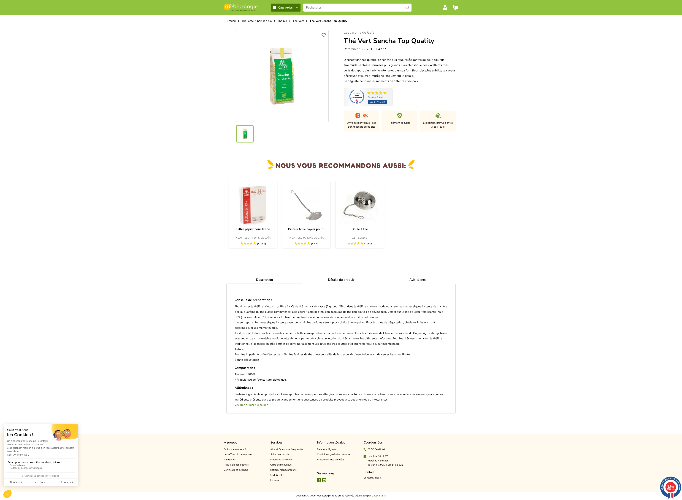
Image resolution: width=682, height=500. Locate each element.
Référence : (352, 49)
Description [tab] (264, 280)
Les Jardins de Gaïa (359, 32)
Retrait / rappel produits (283, 470)
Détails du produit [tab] (341, 280)
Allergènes (230, 459)
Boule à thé (360, 229)
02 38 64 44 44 (376, 449)
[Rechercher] (408, 8)
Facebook (319, 480)
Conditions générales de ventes (334, 454)
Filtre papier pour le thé (253, 229)
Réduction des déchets (236, 464)
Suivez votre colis (279, 454)
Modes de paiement (281, 459)
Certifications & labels (236, 470)
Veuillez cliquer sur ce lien (251, 405)
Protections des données (330, 459)
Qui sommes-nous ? (235, 449)
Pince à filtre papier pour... (306, 229)
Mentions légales (326, 449)
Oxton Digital (379, 495)
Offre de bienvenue (280, 464)
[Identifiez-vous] (445, 7)
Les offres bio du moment (238, 454)
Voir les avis (377, 102)
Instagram (324, 480)
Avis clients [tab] (417, 280)
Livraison (275, 480)
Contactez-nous (372, 477)
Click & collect (278, 475)
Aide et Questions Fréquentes (286, 449)
